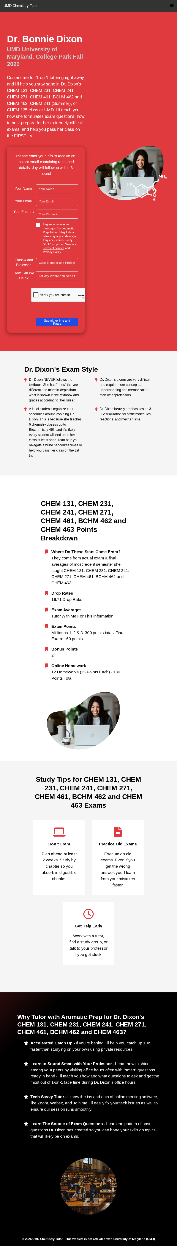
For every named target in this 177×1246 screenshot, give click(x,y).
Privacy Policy (52, 252)
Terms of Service (53, 248)
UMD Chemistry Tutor (20, 6)
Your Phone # (23, 214)
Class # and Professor (24, 262)
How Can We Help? (24, 275)
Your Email (24, 201)
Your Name (24, 188)
